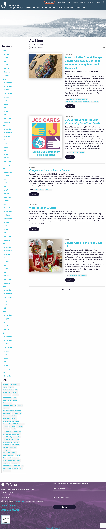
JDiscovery (6, 429)
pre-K (9, 458)
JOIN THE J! (8, 505)
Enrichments (6, 416)
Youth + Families (48, 7)
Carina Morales (7, 403)
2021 (4, 243)
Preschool (61, 7)
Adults (5, 387)
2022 (4, 204)
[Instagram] (7, 484)
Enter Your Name (59, 488)
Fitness (42, 189)
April (6, 65)
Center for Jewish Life (9, 405)
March (6, 68)
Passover (17, 455)
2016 (4, 333)
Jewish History (16, 434)
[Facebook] (2, 484)
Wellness (15, 468)
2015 (4, 372)
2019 (4, 311)
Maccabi (5, 447)
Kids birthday (7, 444)
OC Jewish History (8, 455)
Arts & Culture (7, 392)
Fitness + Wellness (33, 7)
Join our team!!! (10, 509)
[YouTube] (15, 484)
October (7, 90)
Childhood (6, 408)
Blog (69, 2)
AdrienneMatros (14, 384)
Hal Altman (15, 421)
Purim (18, 460)
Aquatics (35, 189)
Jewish (13, 429)
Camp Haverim (82, 275)
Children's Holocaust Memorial (78, 99)
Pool (4, 458)
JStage (17, 439)
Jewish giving (7, 434)
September (8, 93)
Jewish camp (17, 431)
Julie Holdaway (7, 442)
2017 (4, 322)
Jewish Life (86, 101)
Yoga (20, 468)
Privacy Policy (20, 501)
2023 (4, 168)
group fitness (7, 421)
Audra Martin (73, 275)
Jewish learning (7, 437)
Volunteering (80, 152)
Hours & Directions (79, 2)
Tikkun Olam (16, 465)
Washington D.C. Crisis (42, 207)
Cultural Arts (6, 413)
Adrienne (5, 384)
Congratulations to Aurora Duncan (49, 170)
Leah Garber (15, 444)
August (6, 54)
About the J (61, 2)
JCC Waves (48, 189)
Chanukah (20, 405)
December (8, 82)
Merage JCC (6, 450)
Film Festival (6, 418)
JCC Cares (72, 152)
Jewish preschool (8, 439)
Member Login (49, 2)
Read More (70, 106)
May (5, 61)
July (5, 100)
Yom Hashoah (95, 101)
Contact (90, 2)
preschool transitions (9, 460)
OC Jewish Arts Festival (9, 452)
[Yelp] (11, 484)
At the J (15, 392)
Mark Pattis (13, 447)
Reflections (6, 463)
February (7, 72)
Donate (98, 2)
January (7, 75)
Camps (15, 400)
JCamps (5, 426)
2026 (4, 50)
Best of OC (15, 395)
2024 (4, 125)
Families (14, 416)
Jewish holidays (7, 431)
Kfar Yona (16, 442)
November (8, 86)
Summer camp (7, 465)
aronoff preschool (8, 389)
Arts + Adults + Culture (76, 7)
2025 (4, 79)
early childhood (16, 413)
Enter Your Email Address (61, 497)
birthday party (7, 397)
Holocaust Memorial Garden (74, 101)
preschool (15, 458)
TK (22, 465)
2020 (4, 286)
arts (16, 389)
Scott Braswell (16, 463)
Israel (22, 423)
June (6, 57)
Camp (14, 397)
